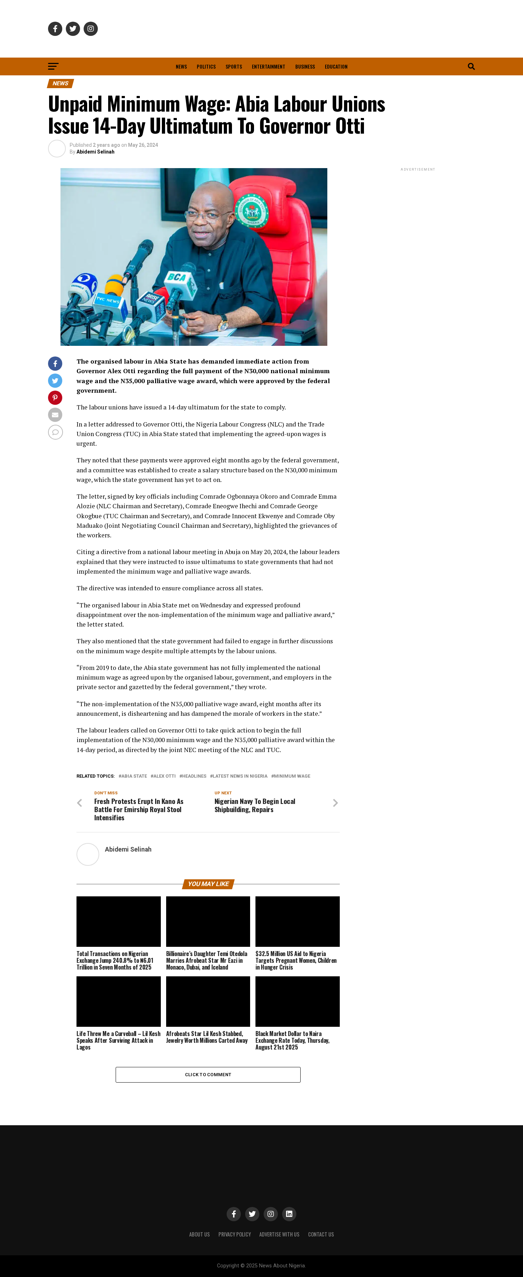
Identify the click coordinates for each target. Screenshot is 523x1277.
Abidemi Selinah (95, 152)
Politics (206, 66)
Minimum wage (292, 776)
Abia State (134, 776)
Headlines (194, 776)
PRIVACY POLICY (234, 1234)
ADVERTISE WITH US (279, 1234)
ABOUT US (199, 1234)
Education (336, 66)
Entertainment (268, 66)
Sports (234, 66)
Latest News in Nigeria (240, 776)
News (181, 66)
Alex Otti (164, 776)
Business (305, 66)
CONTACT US (321, 1234)
